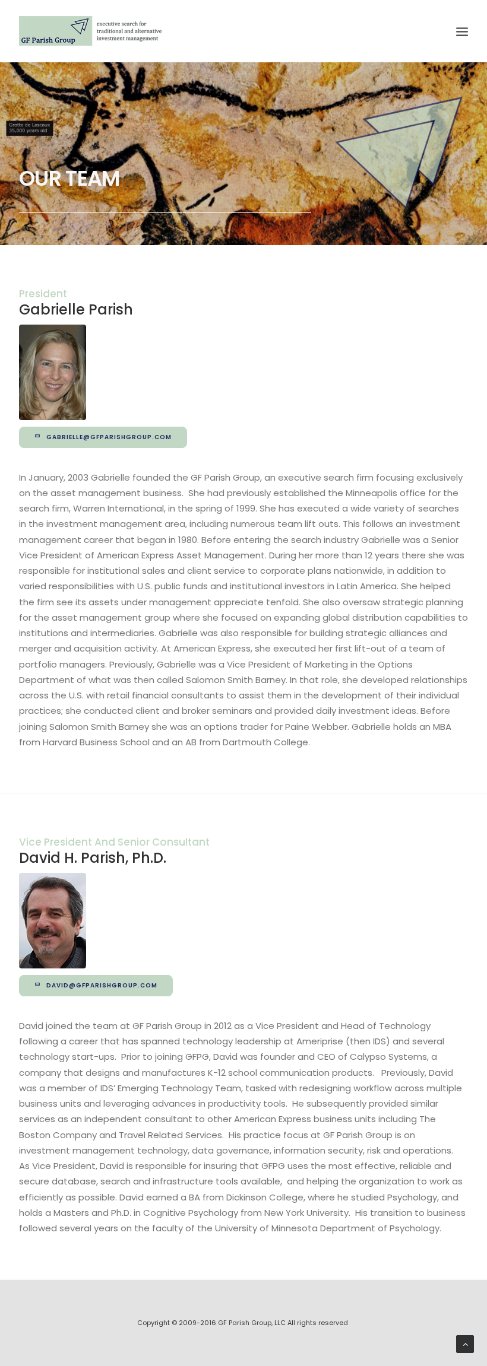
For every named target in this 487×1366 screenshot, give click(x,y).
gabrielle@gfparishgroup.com (109, 437)
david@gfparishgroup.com (101, 985)
